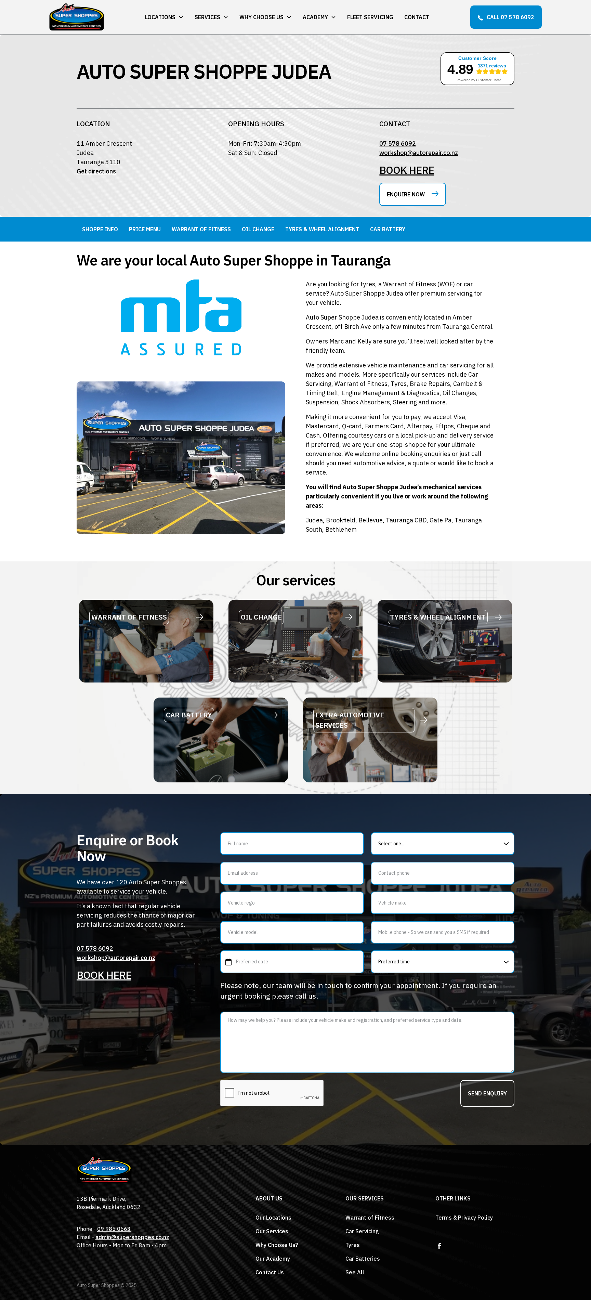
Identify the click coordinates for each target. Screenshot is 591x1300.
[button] (164, 17)
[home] (76, 17)
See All (354, 1272)
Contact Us (269, 1272)
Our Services (271, 1231)
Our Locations (273, 1217)
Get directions (96, 171)
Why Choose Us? (276, 1245)
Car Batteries (362, 1258)
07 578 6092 (397, 143)
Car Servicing (362, 1231)
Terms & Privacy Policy (464, 1217)
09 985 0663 (114, 1228)
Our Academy (272, 1258)
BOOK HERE (406, 170)
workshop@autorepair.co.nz (418, 153)
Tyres (352, 1245)
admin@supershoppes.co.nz (132, 1237)
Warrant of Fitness (369, 1217)
